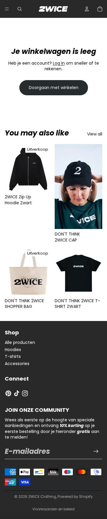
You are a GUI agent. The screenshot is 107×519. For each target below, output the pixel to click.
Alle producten (20, 342)
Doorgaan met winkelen (53, 88)
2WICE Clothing (42, 496)
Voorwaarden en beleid (53, 509)
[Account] (86, 8)
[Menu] (7, 9)
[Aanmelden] (96, 451)
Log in (59, 63)
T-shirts (13, 356)
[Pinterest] (8, 393)
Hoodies (13, 350)
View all (94, 134)
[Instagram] (25, 393)
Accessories (17, 364)
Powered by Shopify (75, 496)
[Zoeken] (19, 8)
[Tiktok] (16, 393)
